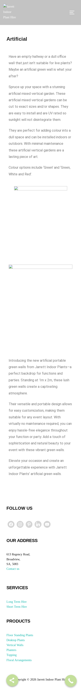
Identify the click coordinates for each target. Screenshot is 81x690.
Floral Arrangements (19, 660)
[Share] (12, 680)
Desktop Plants (15, 640)
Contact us (12, 568)
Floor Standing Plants (19, 635)
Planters (11, 650)
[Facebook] (11, 524)
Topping (11, 655)
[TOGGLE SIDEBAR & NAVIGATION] (73, 12)
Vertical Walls (14, 645)
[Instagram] (29, 524)
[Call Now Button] (71, 681)
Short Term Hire (16, 606)
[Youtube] (47, 524)
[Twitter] (20, 524)
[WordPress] (38, 524)
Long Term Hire (16, 601)
